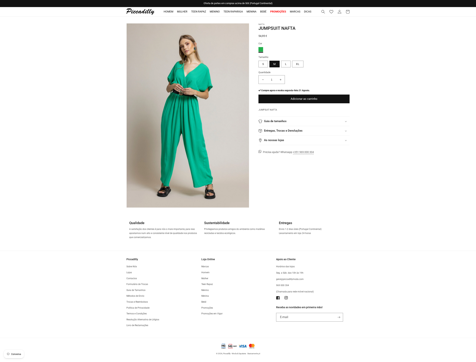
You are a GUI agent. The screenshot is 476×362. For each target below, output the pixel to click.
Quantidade (264, 72)
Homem (168, 11)
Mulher (182, 11)
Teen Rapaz (198, 11)
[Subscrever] (339, 317)
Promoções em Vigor (212, 313)
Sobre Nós (131, 266)
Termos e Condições (136, 313)
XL (298, 64)
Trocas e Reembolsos (137, 302)
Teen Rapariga (233, 11)
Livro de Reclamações (137, 325)
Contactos (131, 278)
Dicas (307, 11)
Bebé (263, 11)
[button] (323, 12)
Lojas (129, 272)
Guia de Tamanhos (135, 290)
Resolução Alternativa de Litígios (142, 319)
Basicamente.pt (253, 354)
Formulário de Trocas (137, 284)
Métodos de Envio (135, 296)
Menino (215, 11)
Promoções (207, 308)
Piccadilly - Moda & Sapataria (234, 354)
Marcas (295, 11)
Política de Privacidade (137, 308)
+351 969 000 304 (303, 152)
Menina (251, 11)
